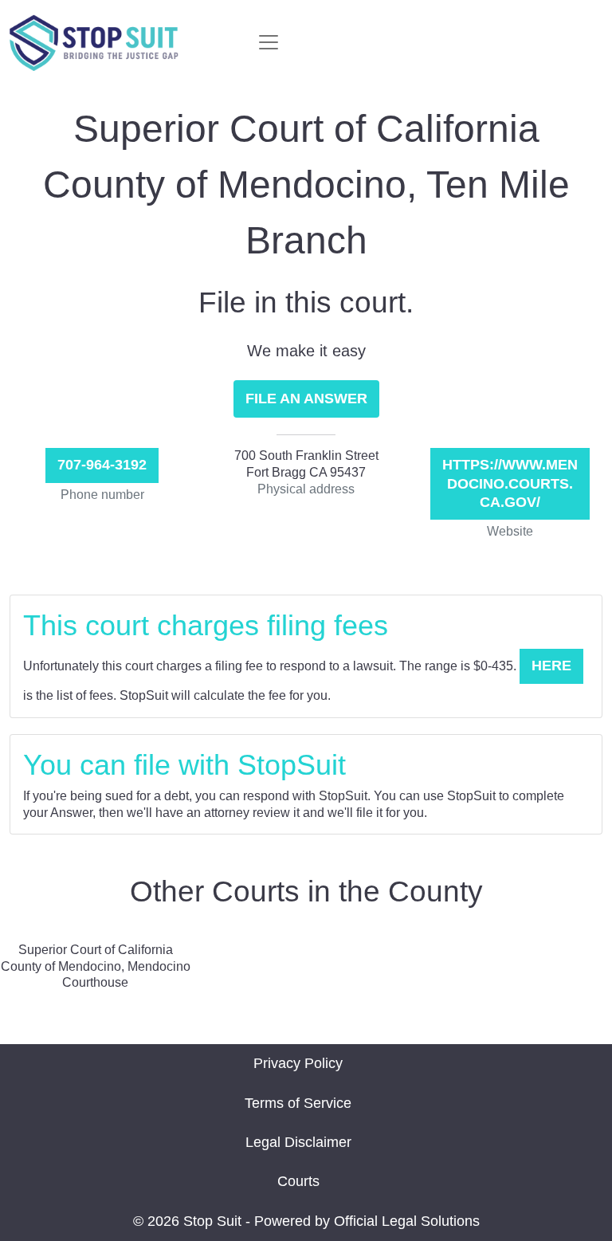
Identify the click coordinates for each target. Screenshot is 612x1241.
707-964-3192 (102, 465)
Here (551, 666)
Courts (298, 1181)
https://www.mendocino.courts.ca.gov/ (510, 483)
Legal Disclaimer (298, 1142)
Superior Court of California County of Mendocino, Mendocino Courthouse (95, 966)
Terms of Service (298, 1103)
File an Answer (306, 398)
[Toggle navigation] (268, 42)
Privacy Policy (298, 1063)
